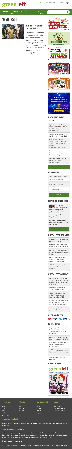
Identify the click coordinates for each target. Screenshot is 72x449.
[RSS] (69, 319)
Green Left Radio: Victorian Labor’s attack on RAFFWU (58, 338)
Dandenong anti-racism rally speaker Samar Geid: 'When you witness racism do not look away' (58, 281)
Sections (5, 11)
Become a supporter (59, 229)
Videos (21, 411)
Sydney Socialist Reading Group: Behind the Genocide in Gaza (58, 127)
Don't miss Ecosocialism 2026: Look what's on (57, 289)
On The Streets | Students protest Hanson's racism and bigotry (58, 252)
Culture (4, 413)
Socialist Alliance (59, 411)
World (4, 411)
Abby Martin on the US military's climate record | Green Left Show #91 (57, 259)
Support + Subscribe (49, 3)
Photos (21, 406)
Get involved (39, 12)
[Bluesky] (64, 319)
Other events (58, 167)
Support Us (14, 12)
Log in (68, 3)
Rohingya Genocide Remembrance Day (55, 152)
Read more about (12, 441)
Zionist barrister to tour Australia (57, 358)
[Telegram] (61, 319)
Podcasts (22, 408)
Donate (61, 3)
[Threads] (66, 319)
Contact (38, 411)
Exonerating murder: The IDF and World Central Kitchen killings (57, 345)
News (4, 406)
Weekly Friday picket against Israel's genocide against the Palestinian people (57, 142)
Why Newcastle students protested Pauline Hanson (58, 309)
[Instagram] (59, 319)
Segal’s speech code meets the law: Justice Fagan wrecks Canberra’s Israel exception (58, 331)
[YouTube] (49, 319)
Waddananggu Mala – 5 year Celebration (58, 135)
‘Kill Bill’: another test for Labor (34, 27)
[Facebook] (54, 319)
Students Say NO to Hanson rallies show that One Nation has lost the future (58, 302)
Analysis (5, 408)
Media (24, 11)
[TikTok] (56, 319)
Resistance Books (60, 408)
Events (31, 11)
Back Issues (6, 415)
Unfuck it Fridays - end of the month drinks (57, 159)
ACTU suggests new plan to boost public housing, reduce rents (59, 352)
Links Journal (58, 406)
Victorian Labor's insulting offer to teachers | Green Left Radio (58, 267)
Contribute (39, 408)
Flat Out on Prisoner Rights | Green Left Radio (58, 240)
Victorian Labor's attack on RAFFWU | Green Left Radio (59, 246)
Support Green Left (58, 201)
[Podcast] (52, 319)
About (38, 406)
